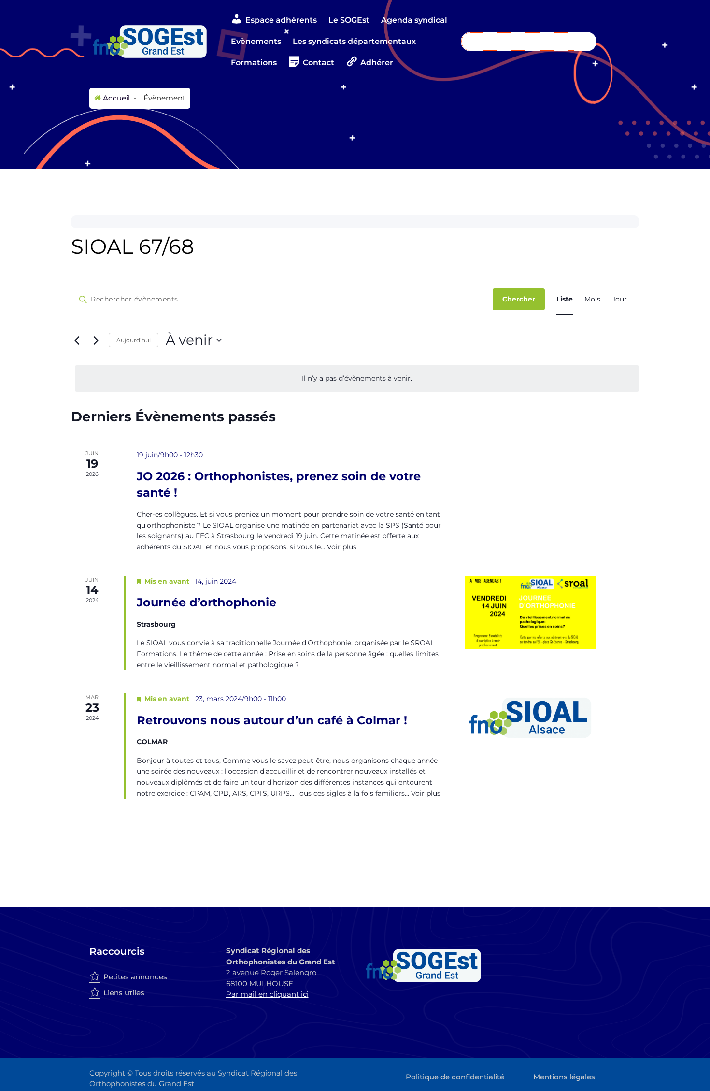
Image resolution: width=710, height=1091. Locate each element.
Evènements (256, 41)
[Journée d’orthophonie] (552, 612)
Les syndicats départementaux (354, 41)
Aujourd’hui (133, 340)
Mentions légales (564, 1076)
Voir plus (341, 547)
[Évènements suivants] (95, 340)
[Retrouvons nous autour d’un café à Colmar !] (552, 717)
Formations (254, 62)
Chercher (518, 299)
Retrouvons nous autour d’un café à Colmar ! (272, 720)
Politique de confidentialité (455, 1076)
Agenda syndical (414, 20)
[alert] (357, 378)
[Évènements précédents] (77, 340)
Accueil (115, 97)
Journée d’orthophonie (206, 602)
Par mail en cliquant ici (267, 994)
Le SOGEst (348, 20)
